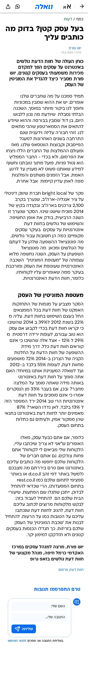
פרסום (63, 570)
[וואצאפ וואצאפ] (17, 6)
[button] (67, 6)
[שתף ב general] (8, 6)
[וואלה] (44, 6)
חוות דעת (76, 570)
